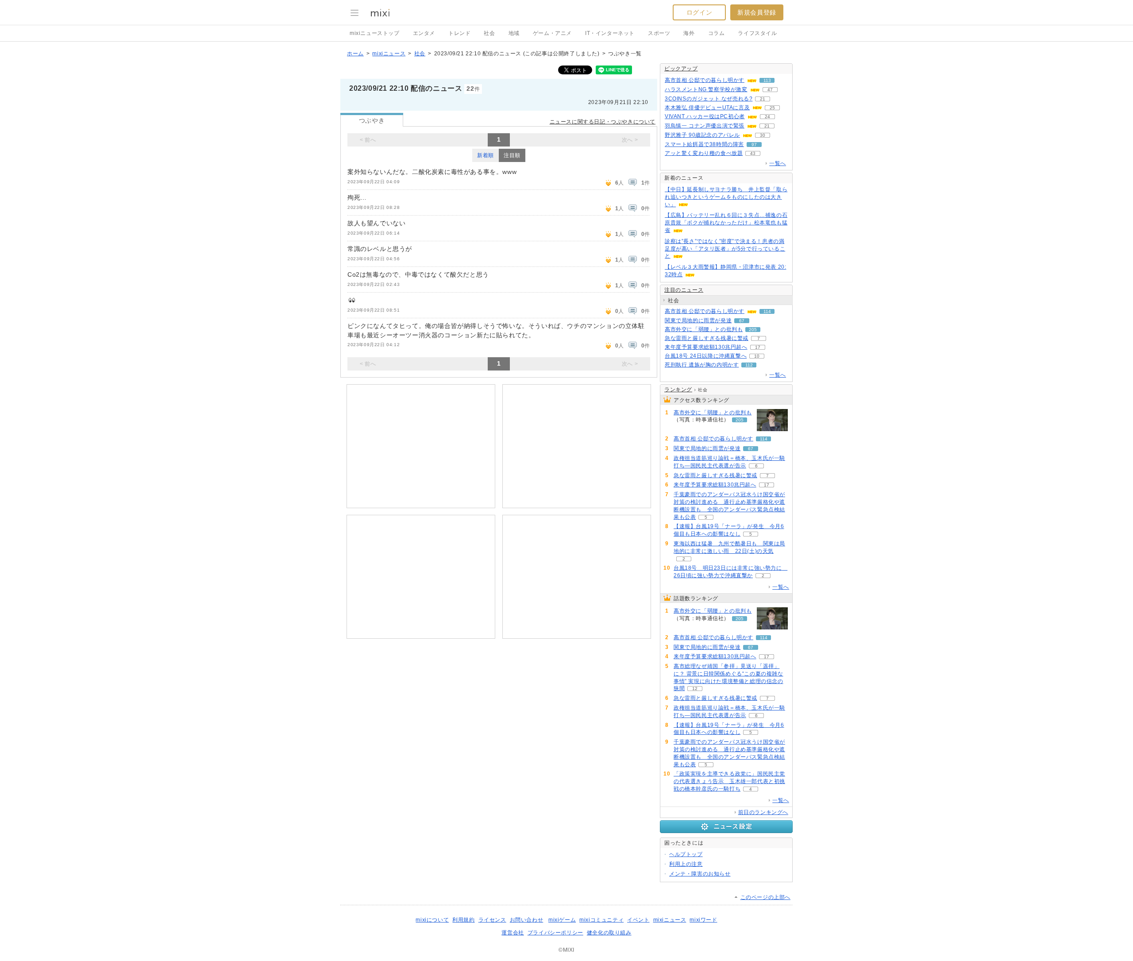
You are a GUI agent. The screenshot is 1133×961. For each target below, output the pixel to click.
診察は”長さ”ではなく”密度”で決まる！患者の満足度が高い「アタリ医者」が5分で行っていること (725, 248)
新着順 (485, 155)
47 (770, 89)
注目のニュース (683, 290)
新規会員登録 (756, 12)
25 (772, 107)
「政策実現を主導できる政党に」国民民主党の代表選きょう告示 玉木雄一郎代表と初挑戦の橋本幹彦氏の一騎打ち (729, 781)
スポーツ (659, 33)
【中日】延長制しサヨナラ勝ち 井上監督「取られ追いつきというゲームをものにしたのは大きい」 (726, 197)
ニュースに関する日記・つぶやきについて (602, 122)
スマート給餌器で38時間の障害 (704, 144)
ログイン (699, 12)
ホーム (355, 53)
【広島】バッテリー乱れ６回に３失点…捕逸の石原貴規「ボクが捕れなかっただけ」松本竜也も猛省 (726, 222)
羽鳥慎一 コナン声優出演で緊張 (704, 126)
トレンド (459, 33)
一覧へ (777, 163)
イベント (638, 920)
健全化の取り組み (609, 933)
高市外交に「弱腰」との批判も (704, 329)
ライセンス (492, 920)
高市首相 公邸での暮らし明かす (704, 80)
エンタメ (424, 33)
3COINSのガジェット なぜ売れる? (708, 99)
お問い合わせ (526, 920)
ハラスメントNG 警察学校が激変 (706, 89)
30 (762, 135)
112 (749, 365)
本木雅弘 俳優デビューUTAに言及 (707, 107)
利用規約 (463, 920)
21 (762, 98)
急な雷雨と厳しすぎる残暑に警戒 (706, 338)
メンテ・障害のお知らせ (700, 874)
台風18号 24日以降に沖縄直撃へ (706, 356)
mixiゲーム (562, 920)
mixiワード (703, 920)
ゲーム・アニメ (552, 33)
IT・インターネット (610, 33)
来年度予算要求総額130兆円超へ (706, 347)
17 (757, 347)
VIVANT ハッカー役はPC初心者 (705, 116)
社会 (489, 33)
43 (752, 153)
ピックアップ (681, 69)
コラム (716, 33)
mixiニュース (388, 53)
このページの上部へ (765, 897)
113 (767, 80)
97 (754, 144)
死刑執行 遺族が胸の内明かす (702, 365)
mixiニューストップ (375, 33)
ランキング (678, 389)
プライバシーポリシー (555, 933)
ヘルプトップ (686, 854)
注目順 (512, 155)
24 (767, 116)
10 (756, 356)
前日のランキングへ (763, 812)
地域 (514, 33)
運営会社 (512, 933)
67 (741, 320)
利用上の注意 (686, 864)
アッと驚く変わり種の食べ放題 (704, 153)
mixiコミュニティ (601, 920)
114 (767, 311)
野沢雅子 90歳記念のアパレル (702, 135)
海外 (688, 33)
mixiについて (432, 920)
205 (753, 329)
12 (695, 688)
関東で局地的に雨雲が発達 (698, 320)
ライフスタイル (757, 33)
